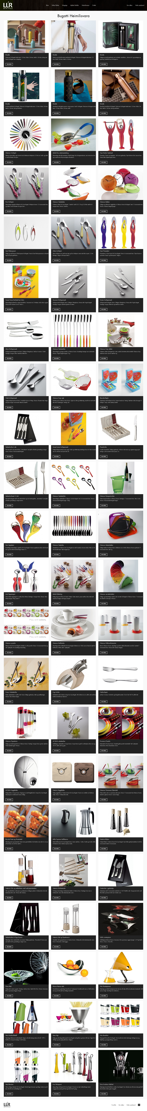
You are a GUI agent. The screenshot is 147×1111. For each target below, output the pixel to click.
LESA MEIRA (9, 64)
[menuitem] (47, 5)
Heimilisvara (85, 5)
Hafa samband (139, 5)
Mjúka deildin (74, 5)
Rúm (47, 5)
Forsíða (114, 1105)
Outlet (94, 5)
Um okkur (129, 5)
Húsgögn (64, 5)
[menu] (76, 5)
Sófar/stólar (55, 5)
